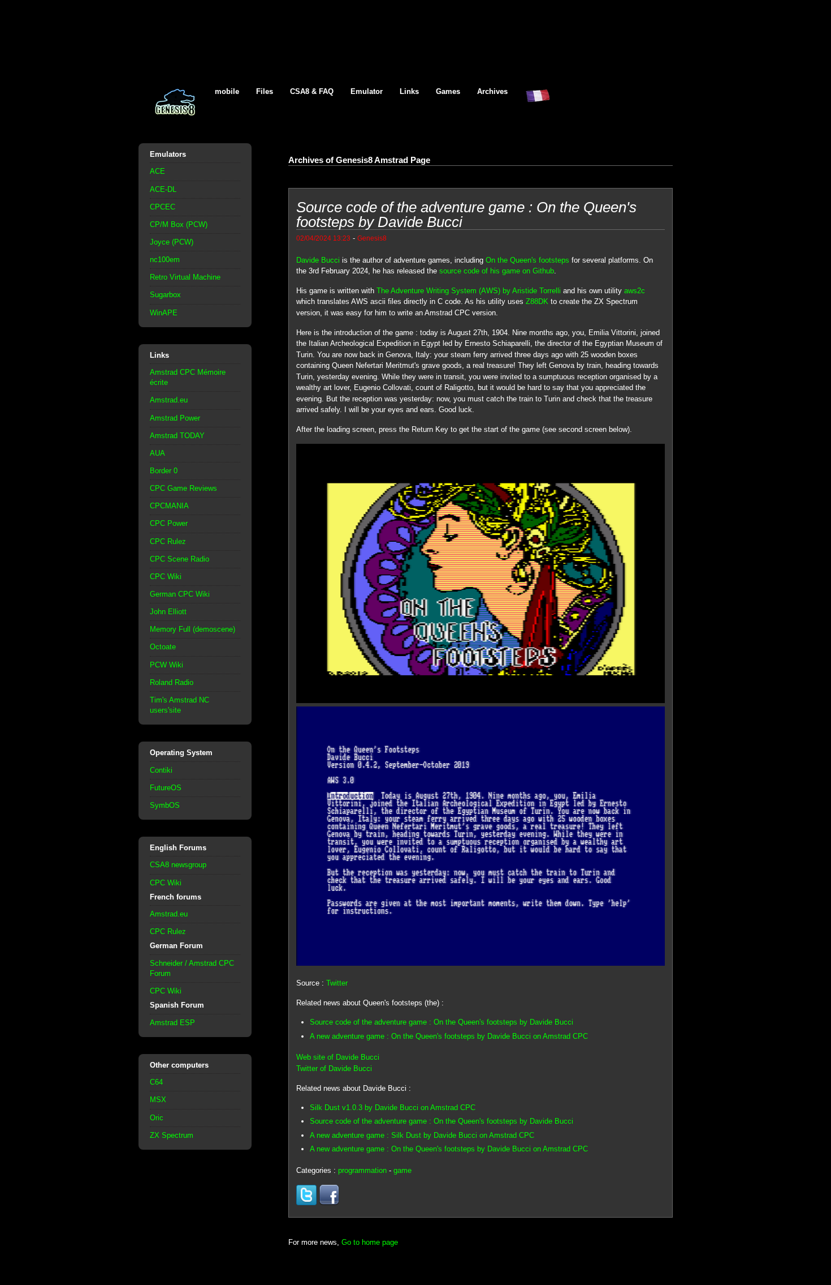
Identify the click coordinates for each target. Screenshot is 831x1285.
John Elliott (168, 611)
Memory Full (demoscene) (192, 629)
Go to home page (369, 1242)
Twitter (337, 983)
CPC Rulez (168, 541)
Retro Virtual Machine (185, 277)
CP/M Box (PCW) (178, 224)
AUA (157, 453)
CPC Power (169, 523)
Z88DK (537, 301)
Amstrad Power (175, 418)
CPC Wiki (165, 576)
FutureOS (165, 787)
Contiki (161, 770)
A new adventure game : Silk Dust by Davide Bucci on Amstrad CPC (422, 1135)
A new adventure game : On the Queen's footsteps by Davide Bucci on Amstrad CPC (449, 1036)
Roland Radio (171, 682)
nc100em (165, 259)
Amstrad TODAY (177, 435)
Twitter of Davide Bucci (334, 1068)
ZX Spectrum (171, 1135)
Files (264, 91)
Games (448, 91)
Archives (492, 91)
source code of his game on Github (496, 271)
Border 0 (164, 470)
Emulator (366, 91)
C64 (156, 1082)
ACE (157, 171)
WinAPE (164, 313)
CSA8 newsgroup (178, 864)
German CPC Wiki (180, 594)
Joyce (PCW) (171, 242)
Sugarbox (165, 294)
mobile (227, 91)
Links (409, 91)
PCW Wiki (166, 665)
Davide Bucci (318, 260)
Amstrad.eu (169, 400)
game (402, 1170)
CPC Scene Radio (179, 559)
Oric (156, 1117)
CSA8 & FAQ (312, 91)
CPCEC (162, 207)
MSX (158, 1099)
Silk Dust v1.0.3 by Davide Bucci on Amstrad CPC (392, 1107)
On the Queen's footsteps (527, 260)
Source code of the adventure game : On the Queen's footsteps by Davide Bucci (441, 1022)
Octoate (163, 646)
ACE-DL (163, 189)
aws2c (634, 290)
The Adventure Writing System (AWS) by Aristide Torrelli (468, 290)
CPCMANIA (169, 506)
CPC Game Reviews (183, 488)
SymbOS (165, 805)
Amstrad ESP (172, 1022)
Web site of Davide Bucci (337, 1057)
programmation (362, 1170)
